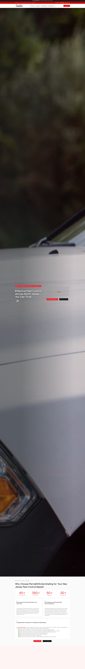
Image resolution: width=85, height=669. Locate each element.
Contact (66, 5)
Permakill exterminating (21, 627)
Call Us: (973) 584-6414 (36, 0)
